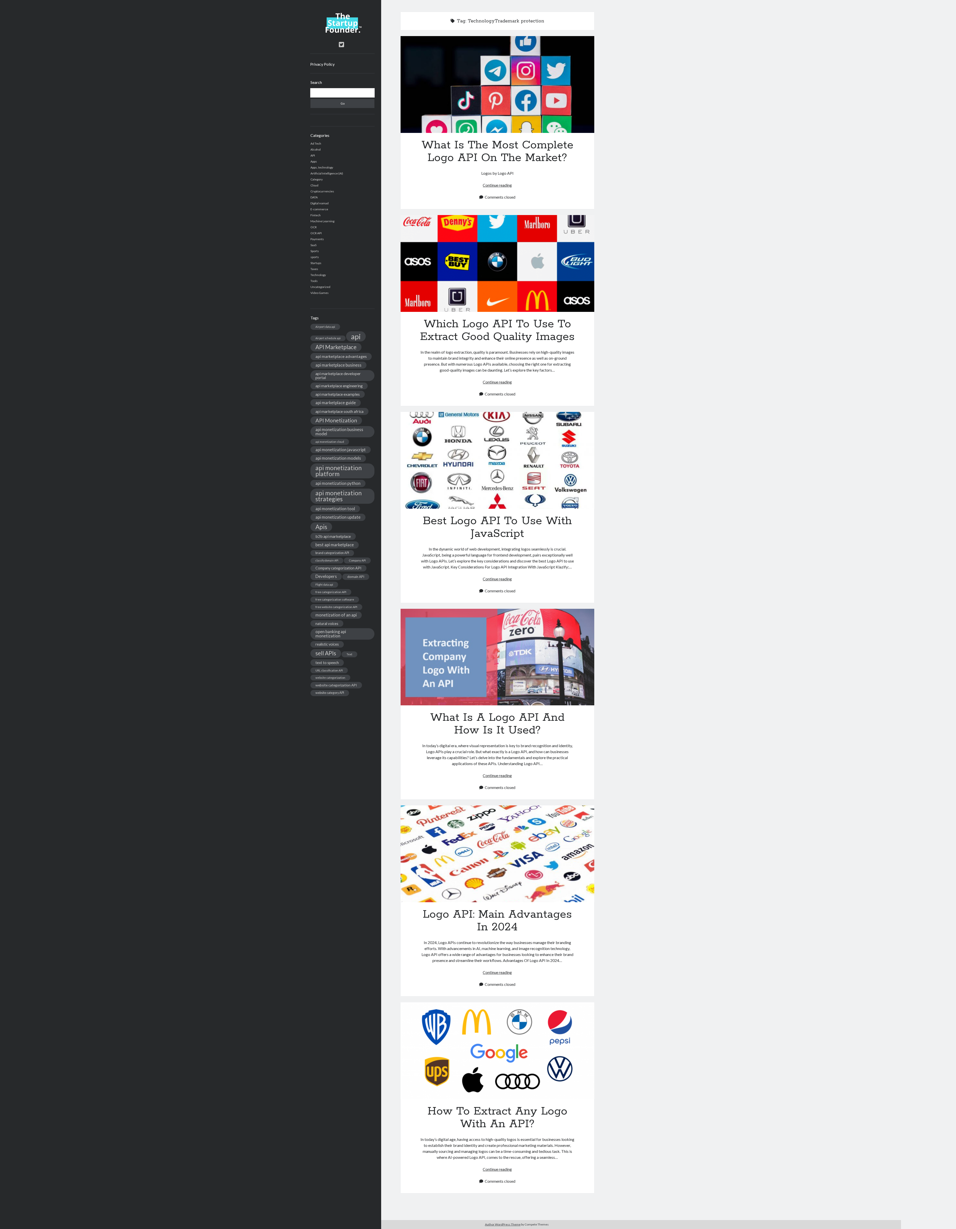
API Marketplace (336, 347)
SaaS (313, 245)
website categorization (330, 677)
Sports (314, 251)
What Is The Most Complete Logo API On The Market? (497, 84)
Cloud (314, 185)
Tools (314, 281)
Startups (315, 263)
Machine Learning (322, 221)
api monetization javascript (340, 449)
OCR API (316, 233)
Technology (318, 275)
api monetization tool (335, 508)
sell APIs (325, 653)
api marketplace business (338, 365)
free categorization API (330, 592)
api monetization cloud (329, 441)
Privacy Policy (322, 64)
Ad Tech (315, 143)
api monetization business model (339, 431)
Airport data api (325, 326)
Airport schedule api (328, 338)
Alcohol (315, 149)
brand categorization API (332, 553)
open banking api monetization (330, 633)
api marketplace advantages (341, 356)
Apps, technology (321, 167)
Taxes (314, 269)
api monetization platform (338, 470)
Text (349, 654)
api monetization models (338, 458)
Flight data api (324, 584)
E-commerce (319, 209)
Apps (313, 161)
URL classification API (329, 670)
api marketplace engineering (339, 386)
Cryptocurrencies (322, 191)
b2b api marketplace (333, 536)
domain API (355, 577)
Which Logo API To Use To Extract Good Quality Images (497, 263)
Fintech (315, 215)
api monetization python (337, 483)
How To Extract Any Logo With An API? (497, 1050)
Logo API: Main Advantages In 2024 (497, 853)
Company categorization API (338, 568)
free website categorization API (336, 607)
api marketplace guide (335, 402)
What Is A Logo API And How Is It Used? (497, 657)
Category (316, 179)
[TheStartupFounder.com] (342, 32)
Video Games (319, 293)
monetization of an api (336, 614)
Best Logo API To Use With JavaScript (497, 460)
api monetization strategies (338, 496)
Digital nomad (319, 203)
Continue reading (497, 185)
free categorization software (334, 599)
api (356, 336)
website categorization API (336, 685)
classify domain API (326, 560)
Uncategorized (320, 287)
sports (314, 257)
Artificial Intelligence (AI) (326, 173)
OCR (313, 227)
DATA (314, 197)
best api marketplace (334, 544)
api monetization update (337, 517)
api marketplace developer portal (338, 375)
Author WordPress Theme (503, 1224)
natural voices (326, 623)
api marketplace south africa (339, 411)
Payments (317, 239)
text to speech (327, 662)
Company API (357, 560)
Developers (326, 576)
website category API (329, 693)
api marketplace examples (337, 394)
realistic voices (327, 644)
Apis (321, 526)
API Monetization (336, 420)
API (312, 155)
